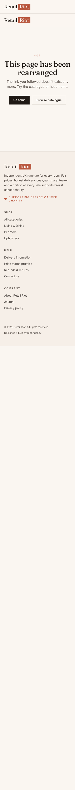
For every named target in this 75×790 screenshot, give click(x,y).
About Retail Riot (15, 295)
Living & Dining (14, 225)
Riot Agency (34, 332)
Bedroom (10, 232)
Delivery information (17, 257)
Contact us (11, 276)
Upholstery (11, 238)
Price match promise (18, 263)
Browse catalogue (48, 100)
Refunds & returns (16, 270)
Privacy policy (13, 308)
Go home (19, 100)
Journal (9, 301)
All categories (13, 219)
